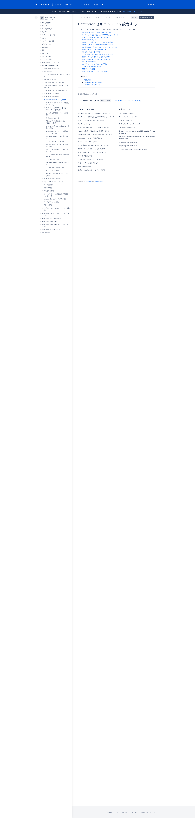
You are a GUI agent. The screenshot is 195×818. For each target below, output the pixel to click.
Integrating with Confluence (128, 142)
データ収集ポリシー (50, 185)
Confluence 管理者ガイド (50, 65)
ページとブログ (47, 29)
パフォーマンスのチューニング (53, 182)
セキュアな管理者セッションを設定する (95, 37)
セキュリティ (134, 812)
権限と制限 (45, 53)
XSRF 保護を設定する (53, 159)
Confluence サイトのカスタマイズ (55, 82)
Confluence (88, 181)
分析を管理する (49, 205)
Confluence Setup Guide (127, 127)
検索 (144, 4)
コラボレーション (47, 44)
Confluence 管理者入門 (51, 68)
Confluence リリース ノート (51, 229)
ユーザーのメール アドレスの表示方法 (94, 64)
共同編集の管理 (49, 191)
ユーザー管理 (48, 71)
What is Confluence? (125, 120)
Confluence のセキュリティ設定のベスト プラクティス (99, 47)
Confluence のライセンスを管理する (55, 90)
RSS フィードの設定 (52, 170)
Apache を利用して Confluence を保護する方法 (97, 44)
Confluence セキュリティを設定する (55, 100)
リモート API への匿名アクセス (56, 167)
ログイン (151, 4)
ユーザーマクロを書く (51, 79)
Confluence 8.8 (50, 17)
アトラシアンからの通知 (51, 202)
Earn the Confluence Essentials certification (133, 149)
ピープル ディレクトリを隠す (55, 141)
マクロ (44, 38)
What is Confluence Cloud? (127, 117)
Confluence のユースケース (50, 62)
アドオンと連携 (47, 59)
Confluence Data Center (49, 221)
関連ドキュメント (70, 4)
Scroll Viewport (98, 181)
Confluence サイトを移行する (51, 218)
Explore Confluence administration (130, 124)
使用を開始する (47, 23)
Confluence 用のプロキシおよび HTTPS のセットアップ (100, 35)
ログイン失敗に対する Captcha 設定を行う (96, 59)
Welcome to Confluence (126, 113)
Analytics (45, 47)
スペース (44, 26)
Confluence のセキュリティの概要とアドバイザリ (98, 32)
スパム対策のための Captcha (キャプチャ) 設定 (97, 54)
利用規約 (125, 812)
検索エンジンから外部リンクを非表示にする (96, 57)
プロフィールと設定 (48, 41)
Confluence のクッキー (53, 118)
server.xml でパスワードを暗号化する (94, 49)
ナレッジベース (85, 4)
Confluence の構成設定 (51, 97)
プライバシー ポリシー (112, 812)
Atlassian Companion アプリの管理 (55, 199)
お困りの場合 (46, 232)
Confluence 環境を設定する (52, 179)
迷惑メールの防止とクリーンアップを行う (95, 71)
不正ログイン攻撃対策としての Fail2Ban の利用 (97, 42)
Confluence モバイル (48, 35)
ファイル (44, 32)
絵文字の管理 (48, 188)
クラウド (135, 18)
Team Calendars (47, 56)
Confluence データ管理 (51, 93)
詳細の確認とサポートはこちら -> (133, 11)
